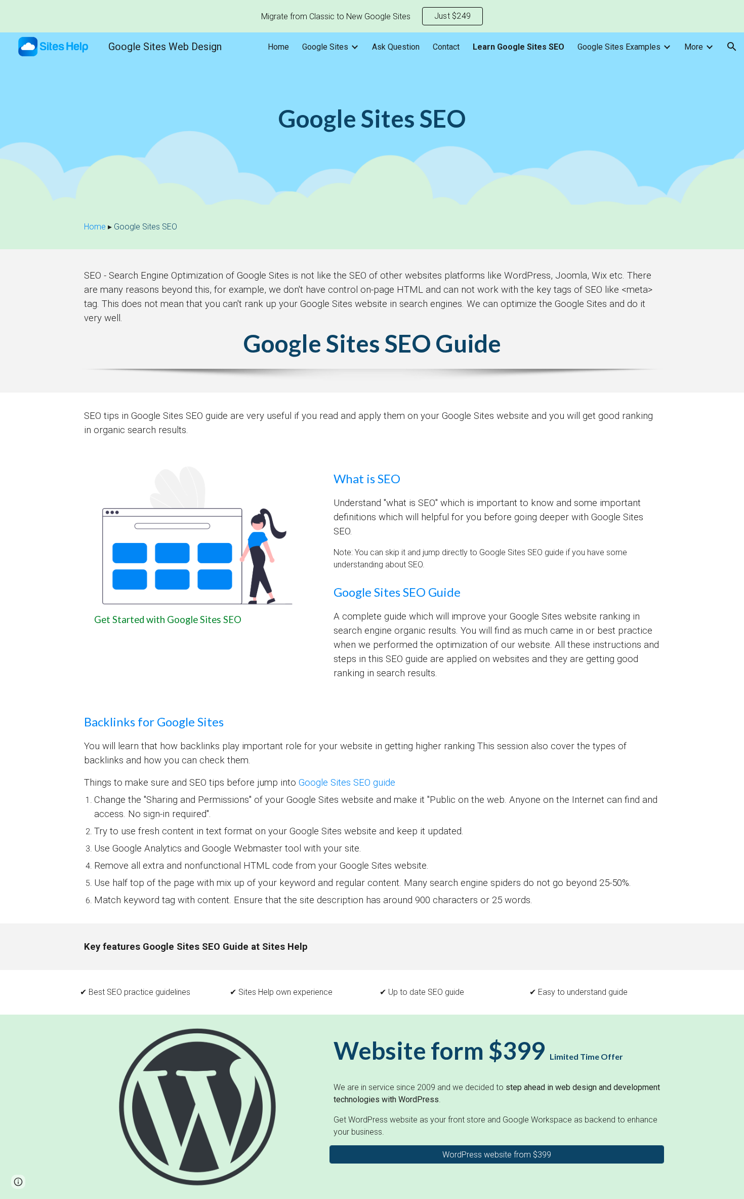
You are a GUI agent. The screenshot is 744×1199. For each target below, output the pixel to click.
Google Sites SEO (145, 226)
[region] (372, 16)
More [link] (693, 47)
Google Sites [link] (325, 47)
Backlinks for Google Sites (154, 721)
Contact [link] (446, 47)
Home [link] (278, 47)
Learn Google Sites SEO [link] (518, 47)
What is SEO (367, 478)
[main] (372, 118)
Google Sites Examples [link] (618, 47)
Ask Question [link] (396, 47)
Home (95, 226)
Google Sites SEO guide (347, 782)
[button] (732, 46)
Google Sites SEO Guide (372, 343)
